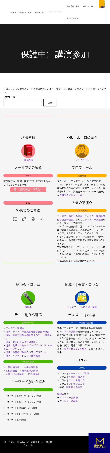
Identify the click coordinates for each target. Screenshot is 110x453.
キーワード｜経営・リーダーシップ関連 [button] (24, 396)
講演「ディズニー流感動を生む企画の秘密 (27, 332)
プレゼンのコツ (77, 384)
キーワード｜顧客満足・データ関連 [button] (22, 408)
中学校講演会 (31, 367)
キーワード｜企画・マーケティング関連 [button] (24, 402)
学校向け (38, 12)
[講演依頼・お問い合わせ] (100, 443)
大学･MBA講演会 (15, 374)
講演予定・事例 (73, 6)
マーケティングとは (79, 373)
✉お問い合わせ (73, 18)
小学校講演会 (12, 367)
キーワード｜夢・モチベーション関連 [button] (23, 414)
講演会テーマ (24, 12)
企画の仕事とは (77, 377)
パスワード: (9, 97)
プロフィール (87, 6)
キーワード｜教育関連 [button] (16, 420)
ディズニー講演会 (94, 219)
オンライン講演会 (68, 401)
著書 (12, 12)
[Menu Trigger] (102, 4)
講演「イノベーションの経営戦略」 (24, 356)
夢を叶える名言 (74, 387)
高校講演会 (11, 370)
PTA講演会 (34, 374)
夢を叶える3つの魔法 (75, 349)
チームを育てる (77, 380)
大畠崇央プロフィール (70, 195)
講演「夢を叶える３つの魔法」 (22, 342)
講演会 (60, 394)
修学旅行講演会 (30, 370)
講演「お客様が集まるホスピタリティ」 (26, 352)
